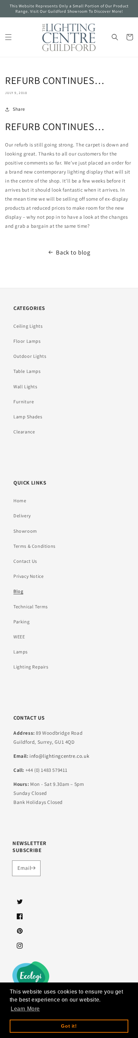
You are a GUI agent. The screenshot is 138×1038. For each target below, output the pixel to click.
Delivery (22, 516)
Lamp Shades (28, 417)
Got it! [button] (69, 1026)
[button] (8, 37)
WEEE (19, 637)
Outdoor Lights (29, 356)
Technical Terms (30, 607)
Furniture (23, 402)
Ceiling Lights (28, 326)
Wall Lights (25, 387)
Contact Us (25, 561)
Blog (18, 591)
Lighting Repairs (31, 667)
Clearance (24, 432)
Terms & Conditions (34, 546)
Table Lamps (27, 371)
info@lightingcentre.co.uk (59, 756)
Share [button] (19, 109)
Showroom (25, 531)
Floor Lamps (27, 341)
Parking (21, 622)
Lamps (20, 652)
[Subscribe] (32, 868)
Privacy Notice (28, 576)
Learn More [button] (25, 1009)
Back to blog (73, 252)
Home (19, 501)
